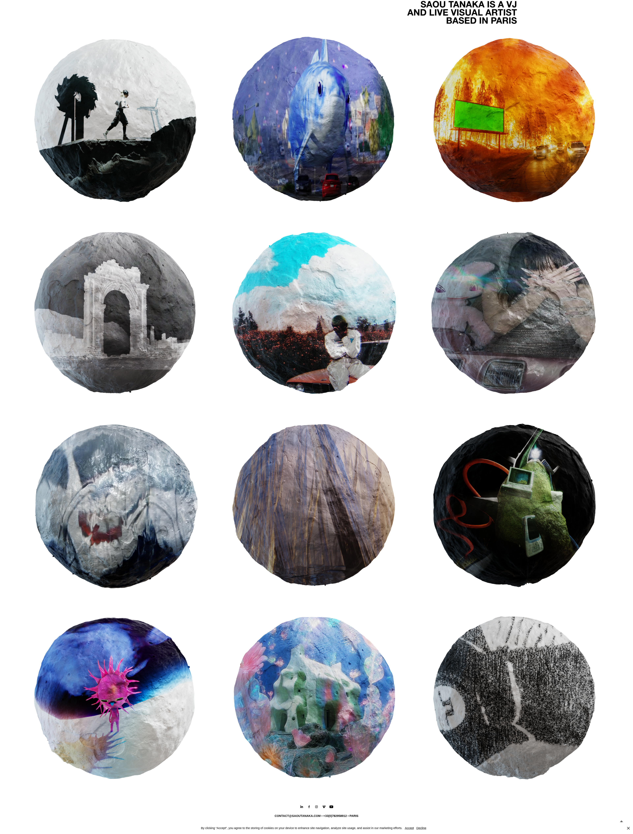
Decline (421, 828)
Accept (409, 828)
